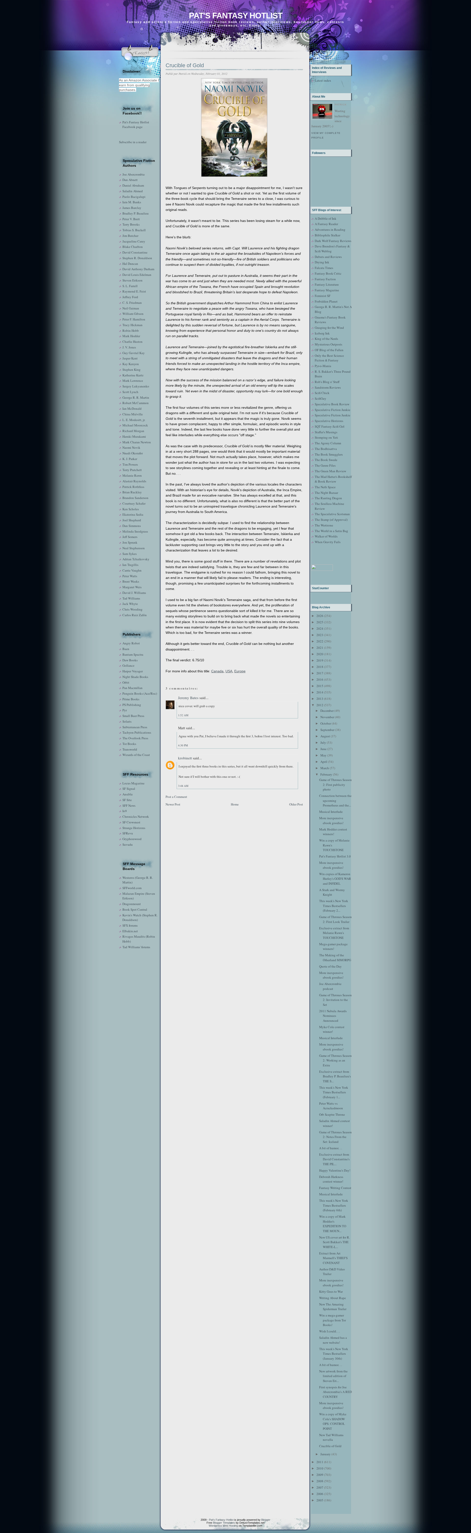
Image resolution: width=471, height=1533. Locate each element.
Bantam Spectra (132, 654)
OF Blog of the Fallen (329, 350)
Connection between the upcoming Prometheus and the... (335, 800)
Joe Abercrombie (133, 174)
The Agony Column (328, 443)
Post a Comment (176, 796)
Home (235, 804)
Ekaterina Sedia (132, 514)
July (323, 742)
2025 (319, 622)
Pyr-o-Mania (323, 366)
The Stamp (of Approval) (331, 519)
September (327, 730)
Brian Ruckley (132, 492)
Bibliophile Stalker (327, 235)
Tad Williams (131, 598)
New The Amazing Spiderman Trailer (332, 1306)
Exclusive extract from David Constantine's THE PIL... (334, 1159)
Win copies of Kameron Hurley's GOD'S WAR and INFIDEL (335, 879)
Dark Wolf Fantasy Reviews (333, 241)
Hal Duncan (130, 263)
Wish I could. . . (329, 1331)
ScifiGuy (320, 398)
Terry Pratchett (132, 470)
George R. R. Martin (135, 397)
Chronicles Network (135, 816)
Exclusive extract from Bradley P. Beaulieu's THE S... (335, 1076)
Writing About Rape (332, 1298)
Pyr (124, 710)
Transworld (129, 749)
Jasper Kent (130, 358)
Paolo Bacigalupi (133, 196)
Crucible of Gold (185, 65)
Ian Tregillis (130, 564)
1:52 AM (183, 715)
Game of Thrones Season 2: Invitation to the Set (335, 1000)
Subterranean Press (134, 727)
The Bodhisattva (326, 449)
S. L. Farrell (130, 286)
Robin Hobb (130, 330)
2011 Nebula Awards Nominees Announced (333, 1016)
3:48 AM (183, 786)
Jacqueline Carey (133, 241)
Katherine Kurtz (133, 375)
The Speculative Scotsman (332, 514)
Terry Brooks (131, 224)
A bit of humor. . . (330, 1148)
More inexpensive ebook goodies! (331, 820)
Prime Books (130, 699)
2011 (319, 1462)
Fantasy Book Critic (328, 273)
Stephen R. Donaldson (137, 258)
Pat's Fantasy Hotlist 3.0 (335, 856)
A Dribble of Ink (325, 218)
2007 (319, 1487)
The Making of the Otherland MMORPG (335, 957)
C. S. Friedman (132, 302)
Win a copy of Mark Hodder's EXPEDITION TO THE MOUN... (332, 1223)
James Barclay (131, 207)
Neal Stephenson (133, 548)
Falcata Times (324, 268)
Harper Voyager (132, 671)
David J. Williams (134, 592)
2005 (319, 1500)
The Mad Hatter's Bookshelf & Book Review (333, 479)
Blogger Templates (224, 1522)
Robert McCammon (135, 403)
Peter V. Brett (131, 219)
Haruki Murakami (134, 436)
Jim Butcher (130, 235)
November (327, 717)
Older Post (296, 804)
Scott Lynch (130, 392)
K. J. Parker (129, 459)
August (325, 736)
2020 (319, 654)
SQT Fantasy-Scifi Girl (329, 426)
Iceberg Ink (322, 333)
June (323, 749)
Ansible (127, 794)
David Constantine (134, 252)
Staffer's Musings (326, 432)
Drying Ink (322, 262)
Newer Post (173, 804)
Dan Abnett (130, 180)
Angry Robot (131, 643)
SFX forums (130, 925)
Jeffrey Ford (130, 297)
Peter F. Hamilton (133, 319)
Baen (125, 649)
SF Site (127, 800)
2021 (319, 647)
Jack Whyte (130, 603)
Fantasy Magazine (327, 290)
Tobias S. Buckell (134, 230)
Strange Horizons (133, 828)
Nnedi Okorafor (132, 453)
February (326, 774)
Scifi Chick (322, 393)
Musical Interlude (331, 811)
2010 (319, 1468)
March (324, 768)
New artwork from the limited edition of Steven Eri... (333, 1376)
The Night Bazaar (326, 492)
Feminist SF (322, 296)
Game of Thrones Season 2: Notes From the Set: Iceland (335, 1137)
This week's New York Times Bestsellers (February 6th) (333, 1205)
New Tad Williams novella (331, 1437)
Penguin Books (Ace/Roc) (139, 693)
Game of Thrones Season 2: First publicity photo (335, 785)
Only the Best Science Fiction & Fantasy (329, 358)
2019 (319, 660)
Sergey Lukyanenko (135, 386)
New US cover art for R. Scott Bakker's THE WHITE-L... (334, 1242)
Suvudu (127, 844)
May (323, 755)
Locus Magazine (133, 783)
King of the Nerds (326, 338)
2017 (319, 673)
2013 (319, 698)
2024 (319, 628)
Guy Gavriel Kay (133, 353)
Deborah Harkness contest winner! (331, 1179)
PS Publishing (131, 705)
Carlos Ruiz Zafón (134, 615)
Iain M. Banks (131, 202)
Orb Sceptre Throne (332, 1114)
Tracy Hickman (132, 325)
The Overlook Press (135, 738)
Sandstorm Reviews (328, 387)
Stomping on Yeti (326, 437)
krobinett (185, 757)
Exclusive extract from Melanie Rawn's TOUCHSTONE (334, 933)
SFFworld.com (132, 888)
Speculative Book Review (332, 404)
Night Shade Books (135, 677)
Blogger (265, 1519)
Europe (240, 671)
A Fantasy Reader (326, 224)
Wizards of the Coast (136, 755)
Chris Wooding (132, 609)
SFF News (128, 805)
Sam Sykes (129, 553)
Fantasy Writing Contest (335, 1188)
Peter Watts (129, 576)
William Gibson (133, 313)
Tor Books (129, 743)
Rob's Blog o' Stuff (327, 382)
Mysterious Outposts (328, 344)
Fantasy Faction (325, 279)
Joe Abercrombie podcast (330, 986)
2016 (319, 679)
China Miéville (132, 414)
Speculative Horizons (329, 421)
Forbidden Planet (326, 301)
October (325, 723)
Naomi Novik (131, 447)
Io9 (124, 811)
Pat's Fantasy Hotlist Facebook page (135, 124)
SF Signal (128, 788)
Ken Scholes (130, 509)
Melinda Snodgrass (135, 531)
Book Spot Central (134, 909)
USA (228, 671)
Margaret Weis (132, 587)
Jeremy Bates (188, 697)
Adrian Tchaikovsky (135, 559)
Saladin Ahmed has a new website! (333, 1340)
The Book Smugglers (329, 454)
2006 (319, 1494)
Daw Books (130, 660)
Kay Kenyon (130, 364)
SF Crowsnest (131, 822)
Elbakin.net (130, 931)
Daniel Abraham (133, 185)
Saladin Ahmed (132, 191)
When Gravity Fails (327, 542)
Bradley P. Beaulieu (135, 213)
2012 (319, 705)
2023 (319, 635)
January (325, 1454)
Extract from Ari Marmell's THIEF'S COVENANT (333, 1258)
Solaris (126, 721)
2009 (319, 1474)
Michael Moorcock (135, 425)
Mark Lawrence (132, 380)
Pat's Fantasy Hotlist (235, 15)
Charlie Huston (132, 341)
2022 (319, 641)
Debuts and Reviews (328, 257)
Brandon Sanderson (135, 498)
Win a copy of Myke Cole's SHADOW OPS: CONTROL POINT (332, 1421)
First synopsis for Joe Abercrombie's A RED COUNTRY (335, 1392)
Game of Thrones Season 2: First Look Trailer (335, 919)
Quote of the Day (330, 966)
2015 (319, 686)
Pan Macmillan (132, 688)
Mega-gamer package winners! (333, 946)
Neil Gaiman (130, 308)
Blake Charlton (132, 246)
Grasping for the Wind (329, 327)
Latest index (323, 80)
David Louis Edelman (136, 274)
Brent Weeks (130, 581)
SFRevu (127, 833)
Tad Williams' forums (136, 947)
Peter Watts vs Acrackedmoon (331, 1106)
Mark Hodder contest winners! (333, 831)
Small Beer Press (133, 716)
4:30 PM (183, 745)
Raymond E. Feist (134, 291)
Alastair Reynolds (134, 481)
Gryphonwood (132, 839)
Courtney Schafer (133, 503)
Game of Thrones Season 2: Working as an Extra (335, 1060)
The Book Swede (326, 460)
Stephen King (131, 369)
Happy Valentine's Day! (334, 1170)
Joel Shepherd (131, 520)
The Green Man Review (330, 471)
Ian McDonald (132, 408)
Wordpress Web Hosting (223, 1525)
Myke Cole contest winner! (331, 1029)
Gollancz (128, 665)
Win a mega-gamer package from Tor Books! (332, 1320)
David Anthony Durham (138, 269)
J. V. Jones (129, 347)
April (323, 761)
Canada (217, 671)
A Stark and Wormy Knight (332, 892)
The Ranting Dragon (328, 498)
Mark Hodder (131, 336)
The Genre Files (325, 465)
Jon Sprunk (129, 542)
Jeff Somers (129, 537)
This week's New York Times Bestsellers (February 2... (333, 906)
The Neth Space (325, 487)
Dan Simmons (131, 526)
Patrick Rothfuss (133, 487)
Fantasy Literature (327, 284)
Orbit (125, 682)
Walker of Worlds (326, 536)
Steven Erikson (132, 280)
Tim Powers (130, 464)
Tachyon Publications (136, 732)
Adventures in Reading (330, 229)
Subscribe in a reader (132, 142)
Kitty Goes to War (331, 1291)
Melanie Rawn (132, 475)
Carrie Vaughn (132, 570)
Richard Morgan (133, 431)
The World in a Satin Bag (331, 531)
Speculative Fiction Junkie (332, 410)
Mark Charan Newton (136, 442)
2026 (319, 615)
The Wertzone (324, 525)
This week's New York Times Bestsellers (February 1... (333, 1092)
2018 (319, 666)
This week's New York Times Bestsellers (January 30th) (333, 1354)
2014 (319, 692)
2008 (319, 1481)
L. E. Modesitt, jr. (133, 420)
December (327, 710)
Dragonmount (131, 904)
